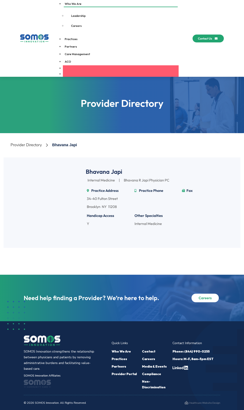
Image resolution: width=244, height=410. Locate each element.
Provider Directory (26, 145)
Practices (71, 39)
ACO (68, 61)
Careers (76, 26)
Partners (71, 46)
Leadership (78, 16)
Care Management (77, 54)
